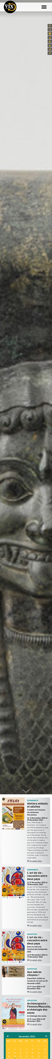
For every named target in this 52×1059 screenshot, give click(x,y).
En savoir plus (36, 861)
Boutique (50, 45)
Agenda (50, 33)
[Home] (10, 7)
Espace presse (50, 41)
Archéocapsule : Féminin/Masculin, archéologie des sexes (39, 1008)
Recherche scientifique (50, 37)
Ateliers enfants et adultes (37, 805)
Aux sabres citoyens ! (34, 974)
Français (50, 26)
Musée (50, 29)
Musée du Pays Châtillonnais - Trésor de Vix (18, 6)
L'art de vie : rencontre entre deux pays (37, 875)
